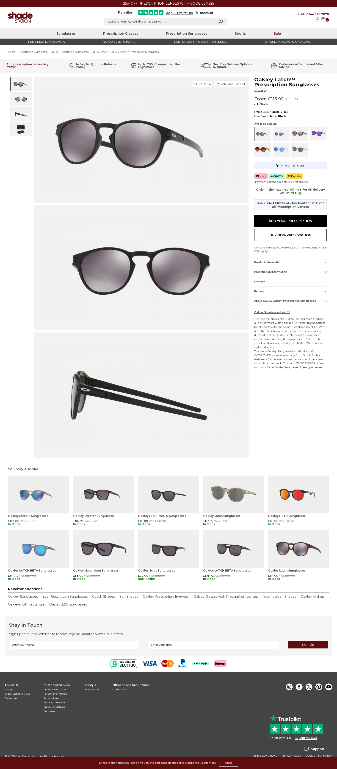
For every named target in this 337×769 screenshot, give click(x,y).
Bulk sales (49, 711)
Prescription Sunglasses (186, 33)
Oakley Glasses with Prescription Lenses (225, 596)
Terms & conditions (264, 756)
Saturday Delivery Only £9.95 (287, 41)
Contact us (11, 698)
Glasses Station (121, 689)
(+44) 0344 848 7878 (313, 14)
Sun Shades (128, 596)
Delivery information (55, 689)
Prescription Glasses (120, 33)
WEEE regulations (54, 706)
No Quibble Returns (119, 41)
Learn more (208, 762)
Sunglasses (66, 33)
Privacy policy (291, 756)
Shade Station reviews (17, 693)
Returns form (51, 698)
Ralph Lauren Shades (279, 596)
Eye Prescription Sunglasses (65, 596)
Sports (240, 33)
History (8, 689)
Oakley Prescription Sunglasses (69, 52)
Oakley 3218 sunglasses (68, 604)
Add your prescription (290, 221)
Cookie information (319, 756)
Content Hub (91, 689)
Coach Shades (103, 596)
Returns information (55, 693)
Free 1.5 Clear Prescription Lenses (200, 41)
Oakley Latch (100, 52)
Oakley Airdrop (312, 596)
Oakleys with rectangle (26, 604)
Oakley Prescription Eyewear (166, 596)
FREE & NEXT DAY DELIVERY (46, 41)
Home (11, 52)
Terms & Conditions (54, 702)
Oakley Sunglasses (279, 351)
